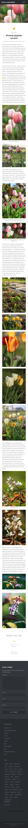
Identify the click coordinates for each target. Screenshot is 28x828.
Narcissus (7, 787)
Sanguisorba (13, 792)
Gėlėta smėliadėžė (8, 2)
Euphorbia (13, 774)
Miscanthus (17, 781)
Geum (12, 776)
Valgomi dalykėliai (7, 746)
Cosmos (20, 769)
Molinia (6, 784)
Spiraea (11, 794)
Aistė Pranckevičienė (12, 41)
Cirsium (10, 769)
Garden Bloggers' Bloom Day (10, 730)
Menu (24, 2)
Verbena (16, 797)
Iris (18, 779)
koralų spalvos (11, 84)
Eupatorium (7, 774)
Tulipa (20, 635)
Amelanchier (9, 635)
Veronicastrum (8, 799)
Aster (6, 766)
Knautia (6, 781)
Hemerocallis (7, 779)
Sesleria (6, 794)
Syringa (6, 797)
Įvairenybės (6, 733)
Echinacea (19, 771)
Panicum (18, 787)
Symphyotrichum (18, 794)
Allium (11, 763)
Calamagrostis (17, 766)
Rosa (10, 789)
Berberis (11, 766)
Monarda (12, 784)
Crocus (6, 771)
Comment (5, 675)
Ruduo (5, 743)
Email (4, 698)
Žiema (5, 754)
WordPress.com (14, 825)
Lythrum (11, 781)
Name (4, 692)
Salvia (20, 789)
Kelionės (6, 735)
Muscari (17, 784)
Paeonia (12, 787)
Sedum (19, 792)
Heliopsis (17, 776)
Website (4, 705)
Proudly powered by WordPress (10, 823)
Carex (6, 769)
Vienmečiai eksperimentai (9, 751)
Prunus (15, 635)
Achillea (6, 763)
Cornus (15, 769)
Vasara (5, 748)
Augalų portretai (7, 727)
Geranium (7, 776)
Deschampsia (12, 771)
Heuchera (14, 779)
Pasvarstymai (7, 738)
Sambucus (7, 792)
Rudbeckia (15, 789)
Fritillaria (20, 774)
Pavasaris (14, 32)
